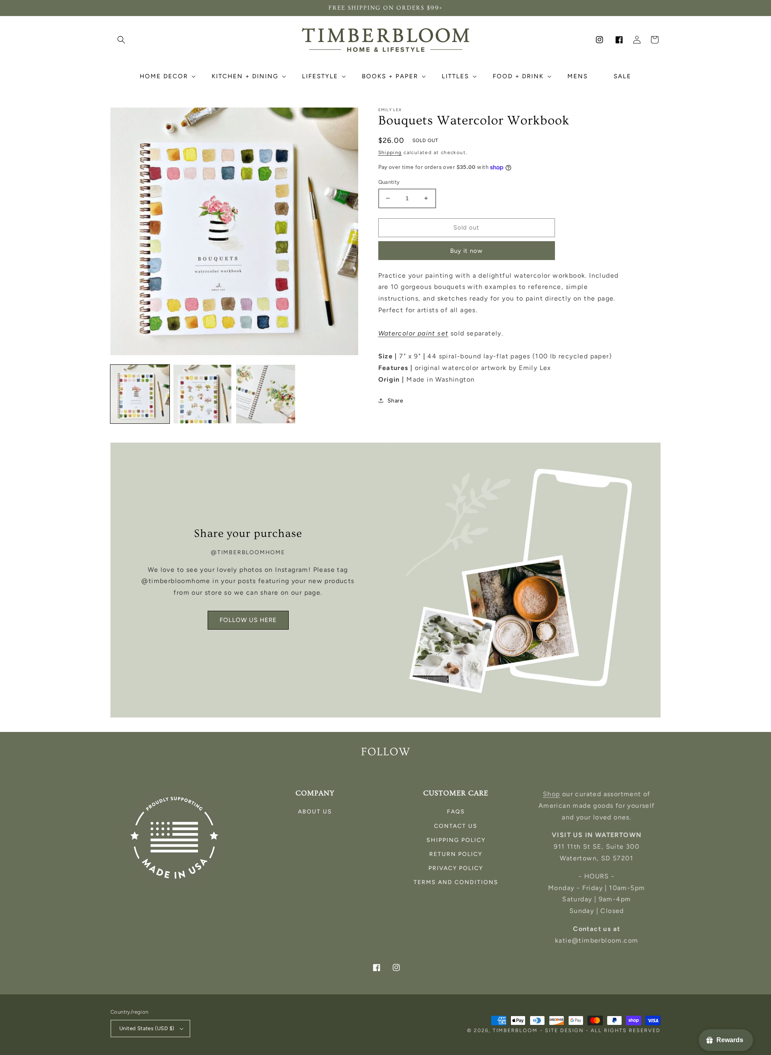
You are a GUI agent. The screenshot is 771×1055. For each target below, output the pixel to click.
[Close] (484, 450)
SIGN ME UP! (385, 594)
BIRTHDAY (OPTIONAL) (316, 553)
